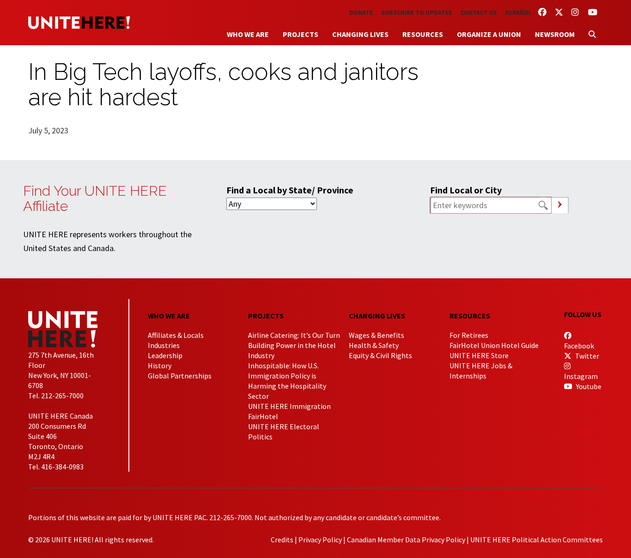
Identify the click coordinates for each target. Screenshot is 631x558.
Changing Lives (360, 34)
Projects (300, 34)
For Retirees (468, 335)
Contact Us (479, 12)
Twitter (586, 355)
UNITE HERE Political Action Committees (536, 539)
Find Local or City (466, 190)
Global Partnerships (180, 375)
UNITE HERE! (79, 22)
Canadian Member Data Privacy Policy (406, 539)
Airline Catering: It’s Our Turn (294, 335)
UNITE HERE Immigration (289, 406)
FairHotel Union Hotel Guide (494, 345)
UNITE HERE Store (479, 355)
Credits (282, 539)
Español (518, 12)
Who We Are (248, 34)
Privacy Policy (320, 539)
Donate (361, 12)
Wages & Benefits (376, 335)
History (159, 365)
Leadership (165, 355)
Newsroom (555, 34)
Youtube (588, 386)
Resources (422, 34)
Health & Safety (374, 345)
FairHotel (263, 416)
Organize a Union (489, 34)
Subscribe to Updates (416, 12)
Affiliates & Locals (176, 335)
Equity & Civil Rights (380, 355)
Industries (164, 345)
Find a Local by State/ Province (289, 190)
